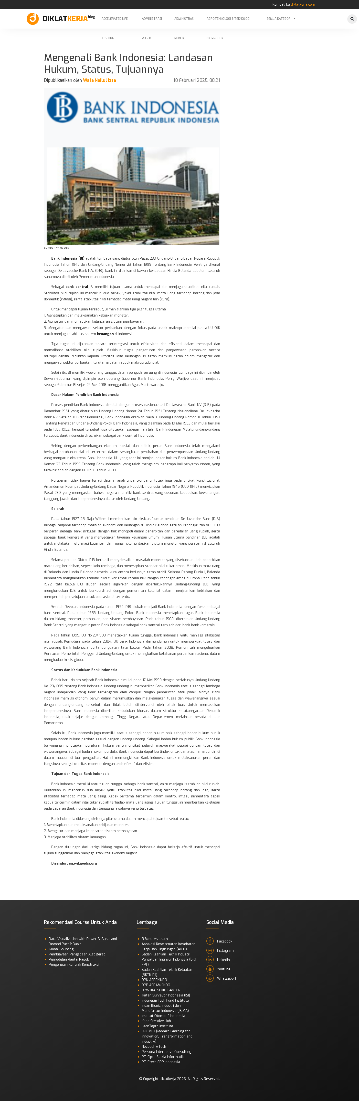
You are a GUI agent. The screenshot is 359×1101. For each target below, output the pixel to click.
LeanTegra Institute (157, 1026)
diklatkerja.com (303, 4)
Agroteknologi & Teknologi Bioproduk (228, 23)
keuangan (105, 334)
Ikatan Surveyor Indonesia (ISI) (166, 995)
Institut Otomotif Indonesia (163, 1016)
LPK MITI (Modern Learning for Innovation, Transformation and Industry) (167, 1036)
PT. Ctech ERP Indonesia (161, 1062)
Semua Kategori (279, 19)
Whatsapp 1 (226, 978)
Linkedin (223, 960)
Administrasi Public (152, 23)
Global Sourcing (61, 949)
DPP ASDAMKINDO (156, 985)
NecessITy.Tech (154, 1046)
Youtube (223, 969)
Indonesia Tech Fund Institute (165, 1000)
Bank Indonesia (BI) (67, 258)
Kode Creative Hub (156, 1021)
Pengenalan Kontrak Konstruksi (74, 964)
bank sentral (76, 287)
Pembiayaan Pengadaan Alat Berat (77, 954)
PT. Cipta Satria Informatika (164, 1057)
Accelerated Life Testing (115, 23)
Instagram (225, 950)
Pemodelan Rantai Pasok (69, 959)
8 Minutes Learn (155, 939)
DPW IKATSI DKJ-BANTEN (161, 990)
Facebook (224, 941)
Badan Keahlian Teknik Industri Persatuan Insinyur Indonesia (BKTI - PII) (170, 959)
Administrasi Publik (184, 23)
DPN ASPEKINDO (154, 980)
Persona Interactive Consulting (166, 1051)
